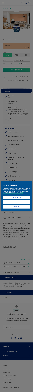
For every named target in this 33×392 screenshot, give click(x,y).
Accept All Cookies (16, 202)
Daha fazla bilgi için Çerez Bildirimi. (12, 192)
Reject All (16, 206)
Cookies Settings (16, 197)
